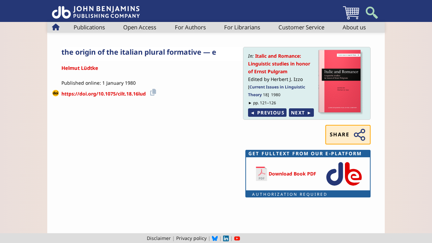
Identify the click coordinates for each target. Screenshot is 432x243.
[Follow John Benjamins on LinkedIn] (226, 238)
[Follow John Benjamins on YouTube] (237, 238)
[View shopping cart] (351, 19)
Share (339, 134)
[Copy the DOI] (152, 91)
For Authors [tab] (190, 27)
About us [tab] (354, 27)
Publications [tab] (89, 27)
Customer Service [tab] (301, 27)
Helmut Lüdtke (79, 67)
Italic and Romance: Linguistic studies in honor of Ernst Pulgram (279, 64)
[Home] (96, 8)
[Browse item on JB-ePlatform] (344, 186)
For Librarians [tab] (242, 27)
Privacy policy (191, 238)
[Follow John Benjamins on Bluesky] (215, 238)
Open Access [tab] (139, 27)
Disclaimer (159, 238)
